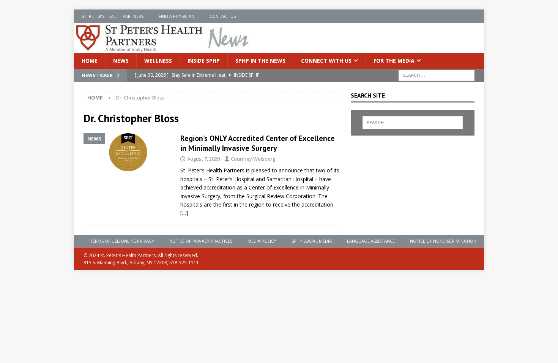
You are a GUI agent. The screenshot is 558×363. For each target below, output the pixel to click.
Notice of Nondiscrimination (443, 241)
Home (90, 60)
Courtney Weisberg (253, 158)
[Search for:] (436, 75)
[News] (128, 152)
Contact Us (223, 16)
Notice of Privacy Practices (200, 241)
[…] (184, 212)
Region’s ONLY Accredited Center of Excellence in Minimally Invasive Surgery (257, 143)
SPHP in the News (260, 60)
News (121, 60)
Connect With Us (326, 60)
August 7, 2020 (203, 158)
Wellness (158, 60)
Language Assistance (371, 241)
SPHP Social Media (312, 241)
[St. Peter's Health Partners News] (163, 48)
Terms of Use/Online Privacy (122, 241)
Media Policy (261, 241)
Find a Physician (176, 16)
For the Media (394, 60)
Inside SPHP (204, 60)
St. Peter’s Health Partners (112, 16)
